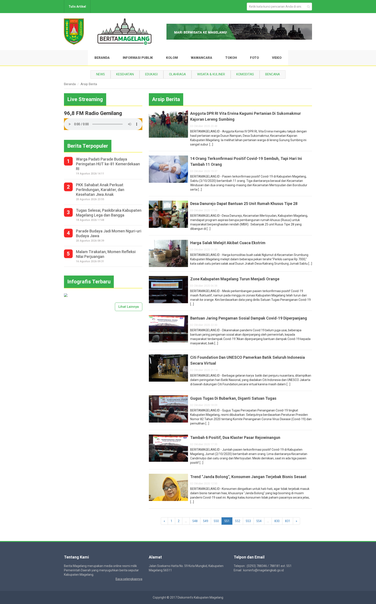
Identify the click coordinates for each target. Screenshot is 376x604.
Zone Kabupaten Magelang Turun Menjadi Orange (234, 279)
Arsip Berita (89, 84)
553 (248, 521)
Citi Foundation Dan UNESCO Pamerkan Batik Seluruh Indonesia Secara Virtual (247, 360)
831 (287, 521)
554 (259, 521)
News (100, 74)
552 (237, 521)
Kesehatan (125, 74)
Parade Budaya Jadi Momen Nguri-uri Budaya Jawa (108, 233)
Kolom (172, 58)
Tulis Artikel (77, 6)
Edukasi (151, 74)
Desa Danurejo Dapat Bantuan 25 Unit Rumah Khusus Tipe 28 (243, 203)
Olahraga (177, 74)
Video (277, 58)
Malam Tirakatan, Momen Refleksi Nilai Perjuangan (106, 254)
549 (205, 521)
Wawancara (201, 58)
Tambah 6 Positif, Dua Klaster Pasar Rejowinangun (235, 437)
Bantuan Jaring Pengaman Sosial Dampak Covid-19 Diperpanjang (248, 318)
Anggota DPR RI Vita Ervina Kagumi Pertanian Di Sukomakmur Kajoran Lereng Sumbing (245, 116)
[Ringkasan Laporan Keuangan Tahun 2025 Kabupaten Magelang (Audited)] (65, 295)
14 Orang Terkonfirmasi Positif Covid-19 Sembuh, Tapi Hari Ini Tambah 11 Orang (246, 161)
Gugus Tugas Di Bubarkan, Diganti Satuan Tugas (233, 398)
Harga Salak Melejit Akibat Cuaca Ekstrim (227, 242)
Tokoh (231, 58)
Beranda (102, 58)
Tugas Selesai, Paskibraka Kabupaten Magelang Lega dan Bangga (108, 212)
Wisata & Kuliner (211, 74)
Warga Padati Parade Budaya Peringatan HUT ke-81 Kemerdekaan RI (108, 164)
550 (216, 521)
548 (195, 521)
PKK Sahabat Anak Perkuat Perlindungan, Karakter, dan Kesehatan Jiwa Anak (100, 190)
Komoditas (245, 74)
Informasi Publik (138, 58)
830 (277, 521)
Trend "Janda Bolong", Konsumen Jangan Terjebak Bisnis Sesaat (248, 476)
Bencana (272, 74)
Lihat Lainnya (128, 307)
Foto (254, 58)
